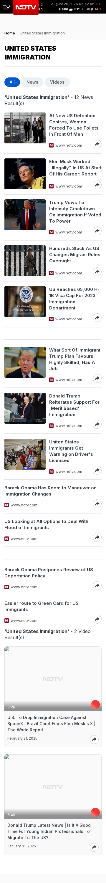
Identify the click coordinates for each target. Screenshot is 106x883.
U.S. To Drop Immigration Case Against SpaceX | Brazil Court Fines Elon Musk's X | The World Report (51, 723)
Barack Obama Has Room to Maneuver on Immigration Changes (50, 491)
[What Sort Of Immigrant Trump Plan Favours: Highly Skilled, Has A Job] (25, 365)
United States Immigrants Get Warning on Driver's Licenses (71, 451)
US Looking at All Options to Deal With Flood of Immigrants (46, 524)
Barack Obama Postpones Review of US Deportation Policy (48, 573)
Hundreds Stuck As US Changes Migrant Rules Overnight (74, 255)
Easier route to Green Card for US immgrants (41, 606)
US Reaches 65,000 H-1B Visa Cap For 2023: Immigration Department (74, 298)
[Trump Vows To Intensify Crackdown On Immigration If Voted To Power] (25, 217)
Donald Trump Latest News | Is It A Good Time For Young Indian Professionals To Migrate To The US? (49, 831)
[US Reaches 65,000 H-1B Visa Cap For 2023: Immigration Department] (25, 304)
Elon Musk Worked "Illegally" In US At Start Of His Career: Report (75, 168)
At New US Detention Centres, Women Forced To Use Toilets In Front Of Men (74, 125)
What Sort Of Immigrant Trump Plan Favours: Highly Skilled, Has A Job (74, 359)
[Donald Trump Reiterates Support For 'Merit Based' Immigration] (25, 411)
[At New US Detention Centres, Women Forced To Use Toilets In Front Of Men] (25, 130)
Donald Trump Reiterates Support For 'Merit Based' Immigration (74, 405)
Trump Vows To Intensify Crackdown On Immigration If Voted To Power (75, 212)
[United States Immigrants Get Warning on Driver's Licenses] (25, 457)
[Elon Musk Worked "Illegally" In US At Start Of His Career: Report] (25, 173)
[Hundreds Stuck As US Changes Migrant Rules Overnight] (25, 260)
